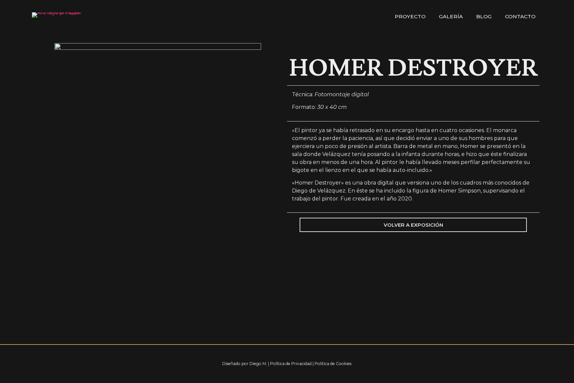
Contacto (520, 16)
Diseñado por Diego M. (244, 363)
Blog (484, 16)
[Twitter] (512, 363)
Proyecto (410, 16)
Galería (451, 16)
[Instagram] (530, 363)
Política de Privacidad (291, 363)
